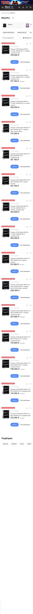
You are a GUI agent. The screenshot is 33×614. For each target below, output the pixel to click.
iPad (8, 13)
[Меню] (2, 7)
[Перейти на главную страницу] (9, 7)
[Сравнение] (23, 7)
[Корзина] (30, 7)
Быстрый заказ (25, 62)
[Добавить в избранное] (30, 44)
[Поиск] (19, 7)
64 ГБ (22, 444)
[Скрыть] (31, 2)
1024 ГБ (5, 444)
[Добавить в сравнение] (27, 44)
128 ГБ (29, 444)
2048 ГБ (14, 444)
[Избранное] (27, 7)
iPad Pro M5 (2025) (8, 32)
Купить (14, 62)
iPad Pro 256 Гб (22, 32)
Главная (3, 13)
